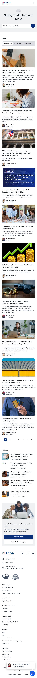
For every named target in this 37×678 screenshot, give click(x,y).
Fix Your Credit (6, 659)
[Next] (35, 440)
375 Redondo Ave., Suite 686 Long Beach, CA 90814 (14, 567)
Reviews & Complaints (8, 638)
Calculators (5, 654)
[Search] (33, 26)
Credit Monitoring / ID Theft (10, 622)
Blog (3, 632)
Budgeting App (6, 619)
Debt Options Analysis (18, 542)
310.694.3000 (9, 562)
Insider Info (17, 43)
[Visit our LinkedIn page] (33, 553)
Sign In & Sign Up (7, 601)
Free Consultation (18, 537)
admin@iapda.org (10, 559)
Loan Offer (5, 624)
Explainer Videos (7, 611)
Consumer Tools (7, 651)
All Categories (8, 43)
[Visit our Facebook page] (22, 553)
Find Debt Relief (6, 657)
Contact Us (5, 643)
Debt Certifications (7, 587)
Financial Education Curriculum (11, 593)
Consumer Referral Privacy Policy (12, 641)
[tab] (7, 43)
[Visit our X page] (28, 553)
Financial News (28, 43)
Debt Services (6, 590)
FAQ (3, 635)
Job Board (5, 608)
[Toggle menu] (34, 3)
